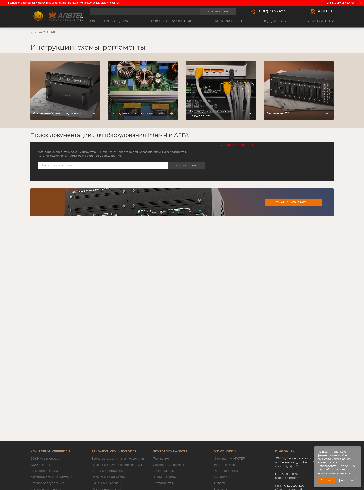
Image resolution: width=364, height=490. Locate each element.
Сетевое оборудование (47, 483)
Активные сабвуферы (107, 471)
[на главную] (32, 31)
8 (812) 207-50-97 (271, 11)
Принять (326, 480)
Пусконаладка (163, 471)
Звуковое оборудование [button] (170, 21)
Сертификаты (163, 483)
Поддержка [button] (272, 21)
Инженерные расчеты (169, 465)
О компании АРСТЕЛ (229, 458)
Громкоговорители (44, 471)
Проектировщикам (229, 21)
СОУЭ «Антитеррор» (45, 458)
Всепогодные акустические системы (118, 458)
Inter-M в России (226, 465)
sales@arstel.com (287, 478)
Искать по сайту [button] (218, 11)
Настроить (348, 480)
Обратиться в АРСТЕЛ (294, 202)
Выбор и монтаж (165, 477)
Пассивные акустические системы (117, 465)
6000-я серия (40, 465)
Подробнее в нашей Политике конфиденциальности (337, 469)
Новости (220, 483)
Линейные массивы (106, 483)
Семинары (222, 477)
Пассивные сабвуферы (108, 477)
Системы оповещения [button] (109, 21)
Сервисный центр (319, 21)
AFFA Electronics (226, 471)
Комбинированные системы (51, 477)
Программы (161, 458)
